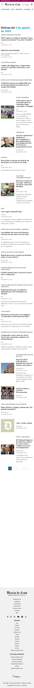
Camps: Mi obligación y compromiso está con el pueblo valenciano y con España (15, 67)
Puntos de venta (17, 608)
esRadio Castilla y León (17, 668)
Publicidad (17, 601)
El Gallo (17, 648)
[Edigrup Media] (17, 676)
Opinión (17, 646)
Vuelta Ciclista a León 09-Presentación (22, 390)
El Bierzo (17, 625)
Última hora (5, 9)
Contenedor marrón (16, 1)
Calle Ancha (25, 1)
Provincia (19, 9)
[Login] (31, 4)
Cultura (17, 634)
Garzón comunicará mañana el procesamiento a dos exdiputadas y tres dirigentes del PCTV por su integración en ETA (24, 141)
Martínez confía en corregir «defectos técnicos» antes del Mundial (24, 184)
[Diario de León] (17, 4)
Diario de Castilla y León (17, 657)
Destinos (17, 643)
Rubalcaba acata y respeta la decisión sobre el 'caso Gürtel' (16, 256)
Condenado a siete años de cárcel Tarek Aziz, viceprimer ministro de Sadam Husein (15, 337)
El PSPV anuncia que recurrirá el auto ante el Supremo (16, 273)
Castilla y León (17, 632)
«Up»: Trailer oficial (24, 423)
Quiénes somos (17, 599)
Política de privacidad (15, 683)
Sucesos (17, 639)
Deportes (17, 630)
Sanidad (17, 636)
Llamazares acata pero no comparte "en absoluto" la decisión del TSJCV (15, 316)
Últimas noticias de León (17, 650)
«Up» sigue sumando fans (11, 212)
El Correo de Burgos (17, 661)
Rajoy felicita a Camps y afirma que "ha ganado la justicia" (16, 408)
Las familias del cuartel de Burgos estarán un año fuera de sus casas (15, 233)
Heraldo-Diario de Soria (17, 664)
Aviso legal (6, 683)
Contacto (17, 610)
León (12, 9)
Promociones (17, 606)
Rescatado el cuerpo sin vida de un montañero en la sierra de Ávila (15, 161)
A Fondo (17, 641)
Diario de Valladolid (17, 659)
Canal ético (24, 685)
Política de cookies (26, 683)
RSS (17, 613)
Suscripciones (17, 603)
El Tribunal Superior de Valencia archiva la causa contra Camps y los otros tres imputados (24, 444)
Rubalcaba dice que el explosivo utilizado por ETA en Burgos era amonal (14, 292)
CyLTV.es (17, 666)
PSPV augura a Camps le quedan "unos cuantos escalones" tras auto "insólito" (17, 39)
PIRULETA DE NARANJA (10, 50)
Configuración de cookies (13, 685)
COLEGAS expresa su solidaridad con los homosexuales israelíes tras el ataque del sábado (16, 85)
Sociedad (27, 9)
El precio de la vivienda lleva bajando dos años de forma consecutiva (24, 362)
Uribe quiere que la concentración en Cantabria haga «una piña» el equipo (24, 103)
